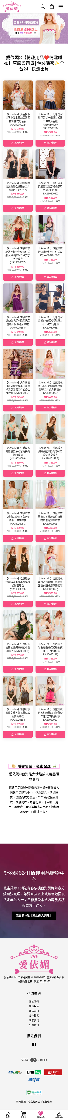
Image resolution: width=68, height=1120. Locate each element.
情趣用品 (34, 1006)
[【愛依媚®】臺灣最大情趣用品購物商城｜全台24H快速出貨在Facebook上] (34, 1046)
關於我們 (34, 1001)
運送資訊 (34, 1010)
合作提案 (34, 1015)
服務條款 (21, 1101)
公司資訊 (34, 1025)
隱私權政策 (34, 1101)
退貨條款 (47, 1101)
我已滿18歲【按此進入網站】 (34, 915)
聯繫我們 (34, 1020)
